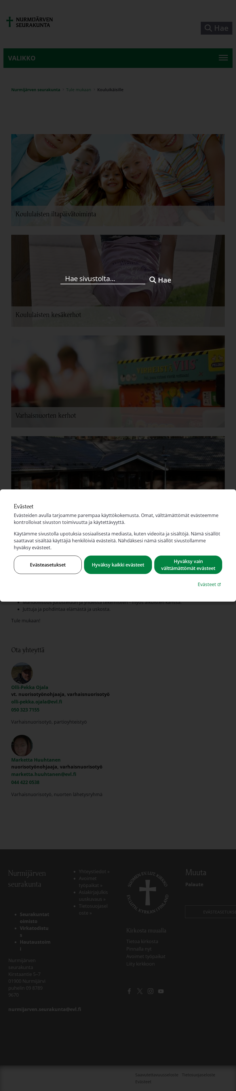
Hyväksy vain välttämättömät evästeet (188, 564)
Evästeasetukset (48, 565)
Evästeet (210, 584)
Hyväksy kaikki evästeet (118, 565)
